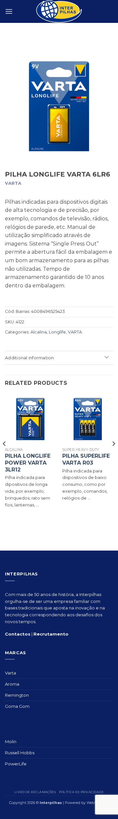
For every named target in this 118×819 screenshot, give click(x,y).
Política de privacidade (81, 792)
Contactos (17, 634)
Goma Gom (17, 706)
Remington (17, 695)
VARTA (75, 332)
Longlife (57, 332)
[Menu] (9, 11)
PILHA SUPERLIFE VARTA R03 (86, 459)
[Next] (113, 457)
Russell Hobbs (19, 752)
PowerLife (16, 763)
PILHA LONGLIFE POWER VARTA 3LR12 (27, 463)
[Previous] (4, 457)
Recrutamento (51, 634)
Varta (10, 672)
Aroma (12, 684)
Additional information (29, 357)
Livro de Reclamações (35, 792)
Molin (10, 741)
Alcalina (38, 332)
